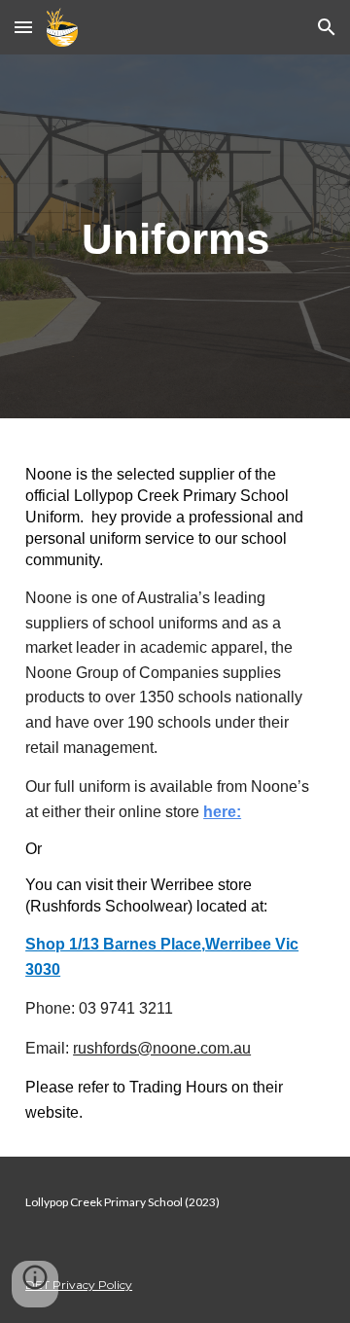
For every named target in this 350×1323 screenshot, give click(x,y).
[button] (23, 27)
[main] (175, 237)
